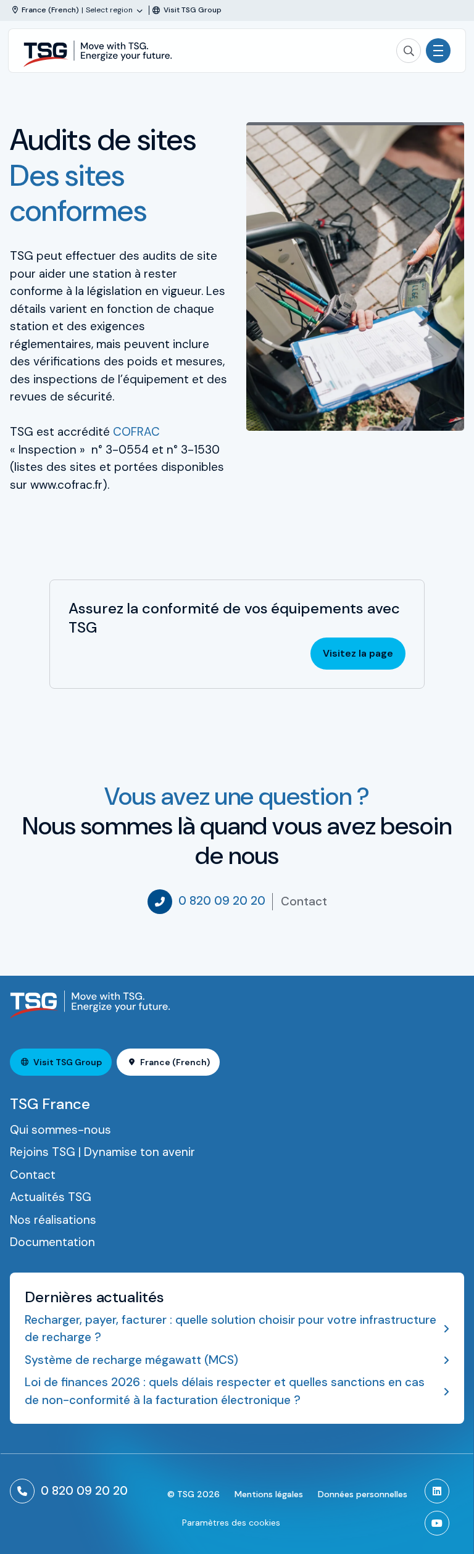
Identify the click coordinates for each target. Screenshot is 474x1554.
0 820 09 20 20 (221, 900)
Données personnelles (362, 1494)
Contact (304, 901)
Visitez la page (358, 653)
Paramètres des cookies (231, 1522)
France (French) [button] (175, 1062)
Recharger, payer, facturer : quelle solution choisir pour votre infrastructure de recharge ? (230, 1328)
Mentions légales (269, 1494)
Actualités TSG (50, 1197)
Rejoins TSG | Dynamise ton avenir (102, 1152)
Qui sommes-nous (60, 1129)
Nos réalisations (53, 1220)
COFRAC (136, 431)
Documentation (52, 1242)
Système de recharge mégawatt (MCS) (131, 1360)
